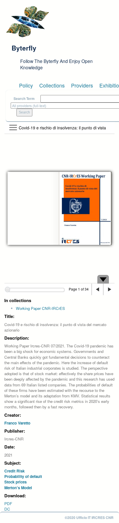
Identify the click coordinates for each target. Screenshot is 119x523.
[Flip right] (109, 289)
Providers (82, 85)
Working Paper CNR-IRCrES (40, 308)
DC (7, 509)
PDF (8, 503)
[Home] (27, 22)
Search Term (24, 98)
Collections (52, 85)
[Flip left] (97, 289)
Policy (26, 85)
